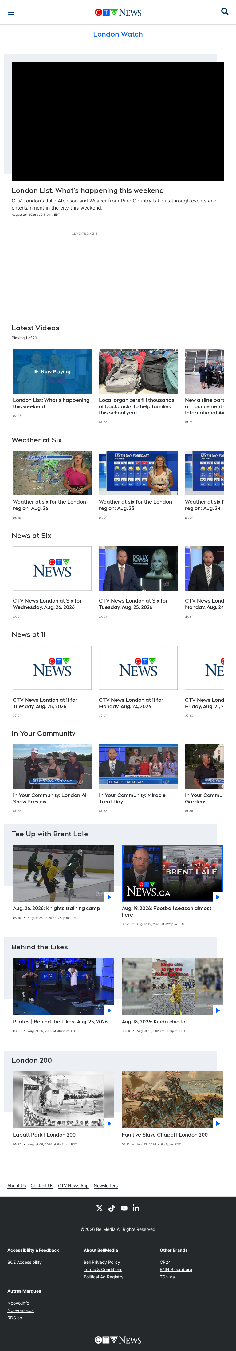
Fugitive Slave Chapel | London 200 (165, 1135)
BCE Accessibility (24, 1262)
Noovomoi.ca (20, 1310)
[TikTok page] (112, 1208)
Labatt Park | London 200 (44, 1135)
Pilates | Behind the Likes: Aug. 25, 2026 (60, 1022)
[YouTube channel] (124, 1208)
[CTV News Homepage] (118, 12)
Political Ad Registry (104, 1276)
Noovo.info (18, 1303)
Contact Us (42, 1185)
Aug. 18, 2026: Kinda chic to (153, 1022)
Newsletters (106, 1185)
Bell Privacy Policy (102, 1262)
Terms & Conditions (103, 1269)
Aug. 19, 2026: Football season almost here (166, 911)
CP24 (165, 1262)
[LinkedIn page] (136, 1208)
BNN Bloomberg (176, 1269)
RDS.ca (14, 1317)
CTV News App (73, 1185)
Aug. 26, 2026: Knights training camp (56, 908)
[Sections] (11, 12)
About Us (16, 1185)
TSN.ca (167, 1276)
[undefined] (52, 383)
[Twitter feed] (99, 1208)
